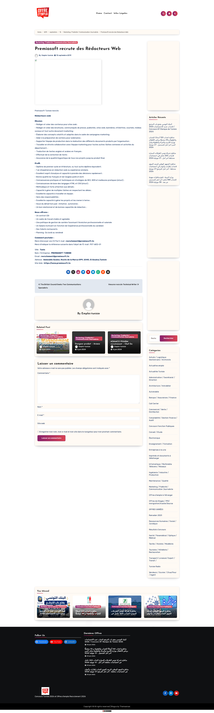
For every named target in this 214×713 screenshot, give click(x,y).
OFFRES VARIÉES (156, 509)
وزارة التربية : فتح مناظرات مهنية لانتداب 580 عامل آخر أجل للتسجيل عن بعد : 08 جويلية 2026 (162, 179)
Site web (41, 423)
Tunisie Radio (154, 566)
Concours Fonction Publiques (161, 426)
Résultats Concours (157, 530)
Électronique (154, 438)
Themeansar (125, 706)
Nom (39, 407)
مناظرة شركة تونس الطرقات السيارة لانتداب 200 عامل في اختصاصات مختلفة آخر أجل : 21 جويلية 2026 (162, 155)
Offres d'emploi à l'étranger (161, 495)
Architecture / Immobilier (160, 386)
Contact (108, 13)
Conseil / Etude (155, 432)
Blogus (114, 706)
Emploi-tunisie (47, 55)
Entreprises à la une (157, 450)
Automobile (154, 392)
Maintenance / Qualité (158, 481)
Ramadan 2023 (155, 515)
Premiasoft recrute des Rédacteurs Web (78, 49)
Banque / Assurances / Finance (162, 398)
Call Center (154, 404)
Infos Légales (120, 13)
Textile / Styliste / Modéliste (161, 544)
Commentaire (43, 373)
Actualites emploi (156, 366)
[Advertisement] (163, 76)
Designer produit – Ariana (87, 344)
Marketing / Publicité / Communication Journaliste (56, 42)
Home (99, 13)
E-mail (40, 415)
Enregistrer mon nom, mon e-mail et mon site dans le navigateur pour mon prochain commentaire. (80, 432)
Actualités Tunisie (157, 371)
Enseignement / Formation (160, 444)
